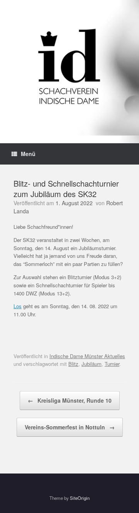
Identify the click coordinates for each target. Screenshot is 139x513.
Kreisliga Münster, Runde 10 (70, 400)
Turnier (112, 363)
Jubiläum (91, 363)
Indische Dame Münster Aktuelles (87, 356)
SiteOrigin (80, 498)
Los (18, 306)
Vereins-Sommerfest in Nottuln (70, 427)
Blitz (73, 363)
